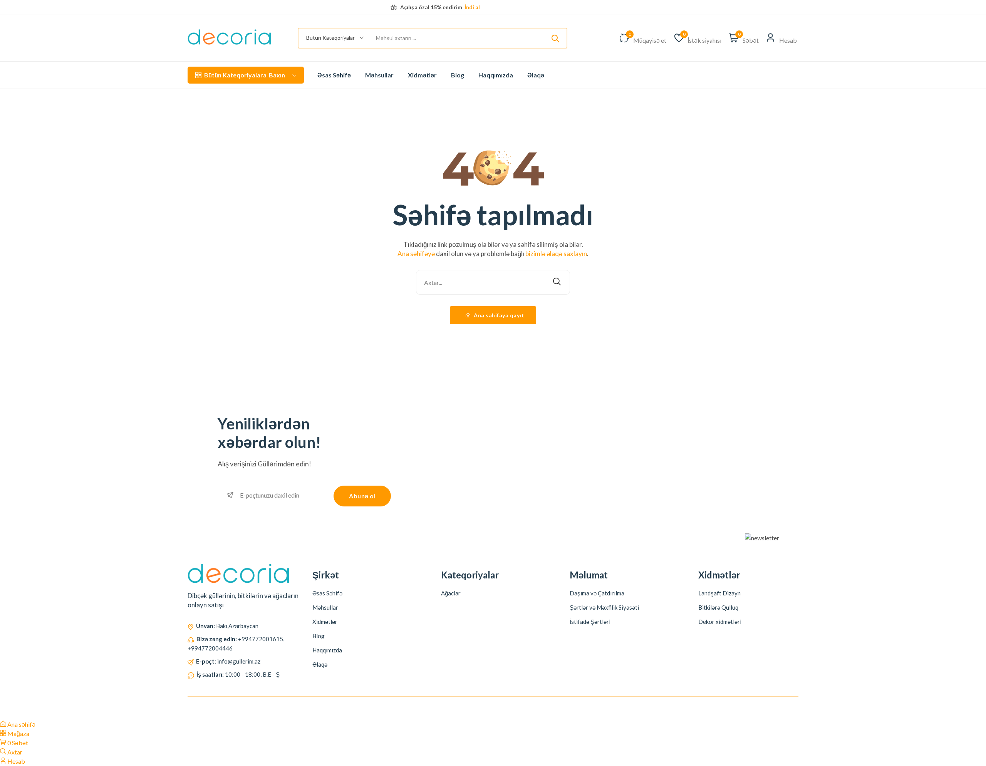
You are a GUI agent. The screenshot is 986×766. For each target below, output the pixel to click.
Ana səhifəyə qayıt (499, 315)
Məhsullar (379, 75)
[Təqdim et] (555, 38)
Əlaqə (535, 75)
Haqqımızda (495, 75)
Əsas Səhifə (334, 75)
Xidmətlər (422, 75)
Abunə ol (362, 495)
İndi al (471, 7)
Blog (457, 75)
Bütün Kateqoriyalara (244, 75)
